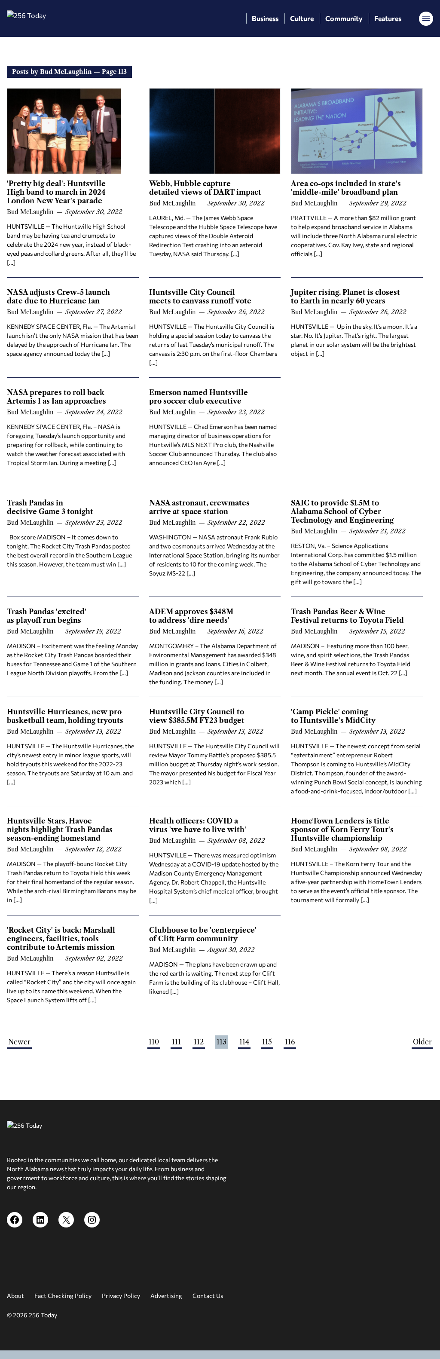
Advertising (166, 1295)
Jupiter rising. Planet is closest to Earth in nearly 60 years (345, 296)
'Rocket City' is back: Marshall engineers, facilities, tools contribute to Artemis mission (61, 939)
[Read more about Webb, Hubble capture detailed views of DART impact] (215, 131)
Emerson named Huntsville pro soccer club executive (198, 396)
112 (199, 1042)
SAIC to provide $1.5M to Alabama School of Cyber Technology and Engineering (342, 511)
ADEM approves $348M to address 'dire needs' (191, 615)
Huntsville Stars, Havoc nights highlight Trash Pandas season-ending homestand (60, 829)
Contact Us (207, 1295)
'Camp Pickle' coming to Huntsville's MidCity (333, 716)
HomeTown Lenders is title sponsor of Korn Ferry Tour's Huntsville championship (342, 829)
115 (267, 1042)
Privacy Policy (121, 1295)
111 (176, 1042)
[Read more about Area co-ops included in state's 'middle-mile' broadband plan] (357, 131)
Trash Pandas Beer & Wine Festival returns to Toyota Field (347, 615)
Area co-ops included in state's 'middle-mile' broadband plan (346, 187)
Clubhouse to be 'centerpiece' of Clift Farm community (203, 934)
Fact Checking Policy (63, 1295)
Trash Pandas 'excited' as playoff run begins (46, 615)
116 (290, 1042)
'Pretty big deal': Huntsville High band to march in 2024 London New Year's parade (56, 192)
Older (422, 1042)
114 (244, 1042)
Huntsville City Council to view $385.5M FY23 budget (196, 716)
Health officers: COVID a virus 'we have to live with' (197, 825)
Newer (19, 1042)
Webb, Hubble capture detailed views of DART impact (205, 187)
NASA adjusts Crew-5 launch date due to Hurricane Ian (58, 296)
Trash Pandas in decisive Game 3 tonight (50, 507)
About (15, 1295)
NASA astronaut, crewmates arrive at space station (199, 507)
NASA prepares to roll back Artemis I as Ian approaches (56, 396)
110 (154, 1042)
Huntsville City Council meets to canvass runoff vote (200, 296)
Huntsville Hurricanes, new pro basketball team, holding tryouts (65, 716)
